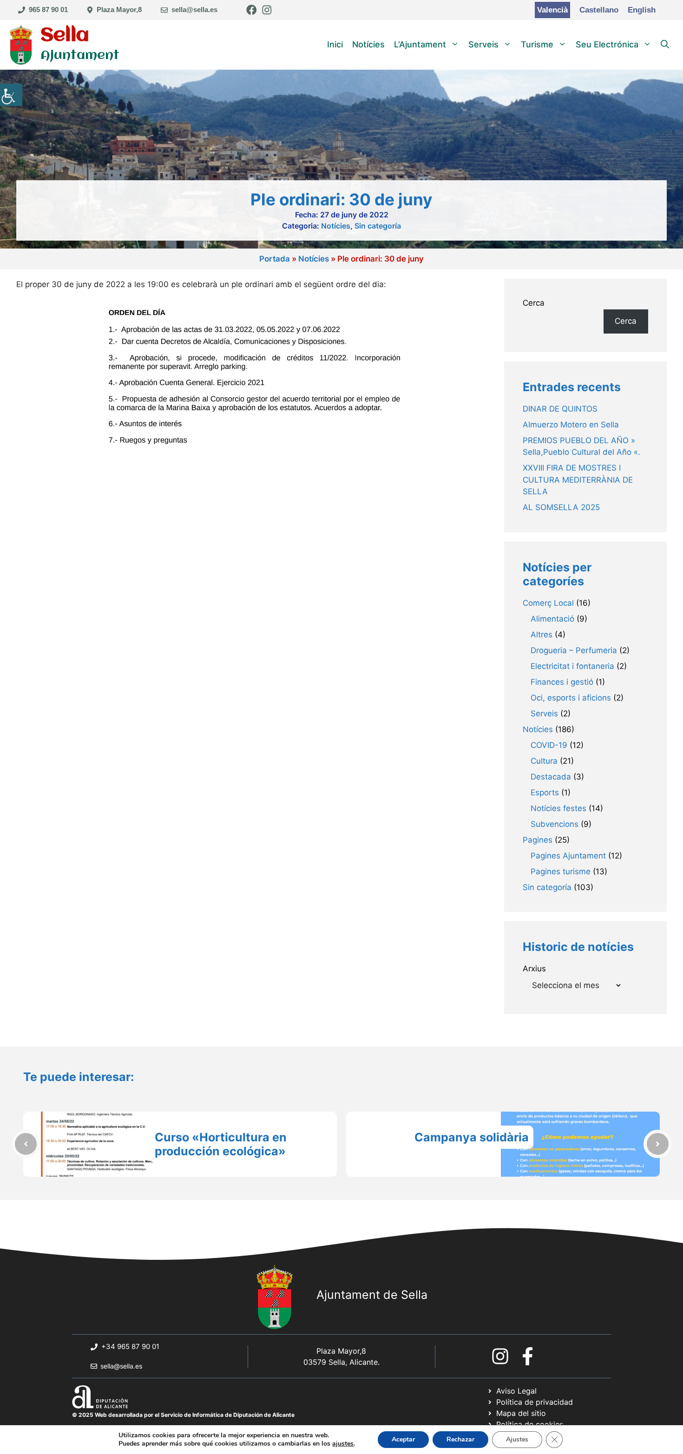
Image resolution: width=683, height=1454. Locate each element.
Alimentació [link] (552, 618)
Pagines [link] (537, 840)
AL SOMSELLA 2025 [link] (561, 507)
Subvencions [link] (554, 824)
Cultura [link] (544, 761)
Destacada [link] (551, 776)
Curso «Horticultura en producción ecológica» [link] (221, 1144)
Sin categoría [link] (378, 225)
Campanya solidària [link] (471, 1137)
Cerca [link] (626, 321)
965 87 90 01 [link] (48, 9)
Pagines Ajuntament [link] (568, 855)
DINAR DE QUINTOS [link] (560, 408)
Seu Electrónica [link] (607, 44)
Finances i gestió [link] (562, 682)
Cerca (534, 303)
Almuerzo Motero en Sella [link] (571, 424)
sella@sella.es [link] (194, 9)
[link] (11, 95)
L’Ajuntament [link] (420, 44)
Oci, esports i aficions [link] (571, 697)
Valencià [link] (552, 10)
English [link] (642, 10)
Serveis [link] (483, 44)
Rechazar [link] (460, 1439)
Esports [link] (545, 792)
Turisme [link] (537, 44)
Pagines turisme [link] (561, 871)
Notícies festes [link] (558, 808)
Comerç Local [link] (548, 603)
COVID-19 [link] (549, 745)
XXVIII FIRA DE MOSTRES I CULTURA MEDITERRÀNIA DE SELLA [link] (578, 479)
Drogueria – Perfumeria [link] (574, 650)
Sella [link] (64, 36)
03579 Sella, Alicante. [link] (341, 1362)
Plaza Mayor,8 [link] (119, 9)
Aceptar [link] (403, 1439)
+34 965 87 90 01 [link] (130, 1346)
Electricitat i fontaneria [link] (572, 666)
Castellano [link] (598, 10)
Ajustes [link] (517, 1439)
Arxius (534, 968)
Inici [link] (335, 44)
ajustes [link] (343, 1444)
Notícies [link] (368, 44)
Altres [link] (541, 634)
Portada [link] (274, 258)
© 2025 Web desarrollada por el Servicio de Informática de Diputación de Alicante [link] (183, 1414)
